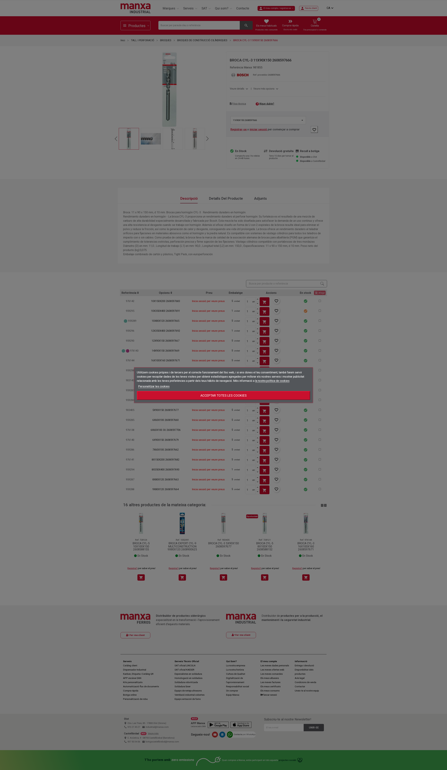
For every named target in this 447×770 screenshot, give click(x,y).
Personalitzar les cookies (154, 386)
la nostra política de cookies (272, 380)
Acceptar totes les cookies (223, 395)
